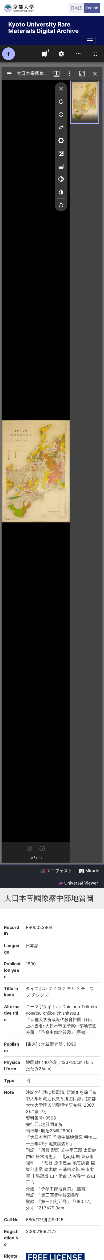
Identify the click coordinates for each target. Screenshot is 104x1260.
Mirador (92, 870)
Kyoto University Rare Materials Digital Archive (43, 26)
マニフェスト (58, 870)
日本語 (76, 8)
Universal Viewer (80, 883)
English (92, 8)
